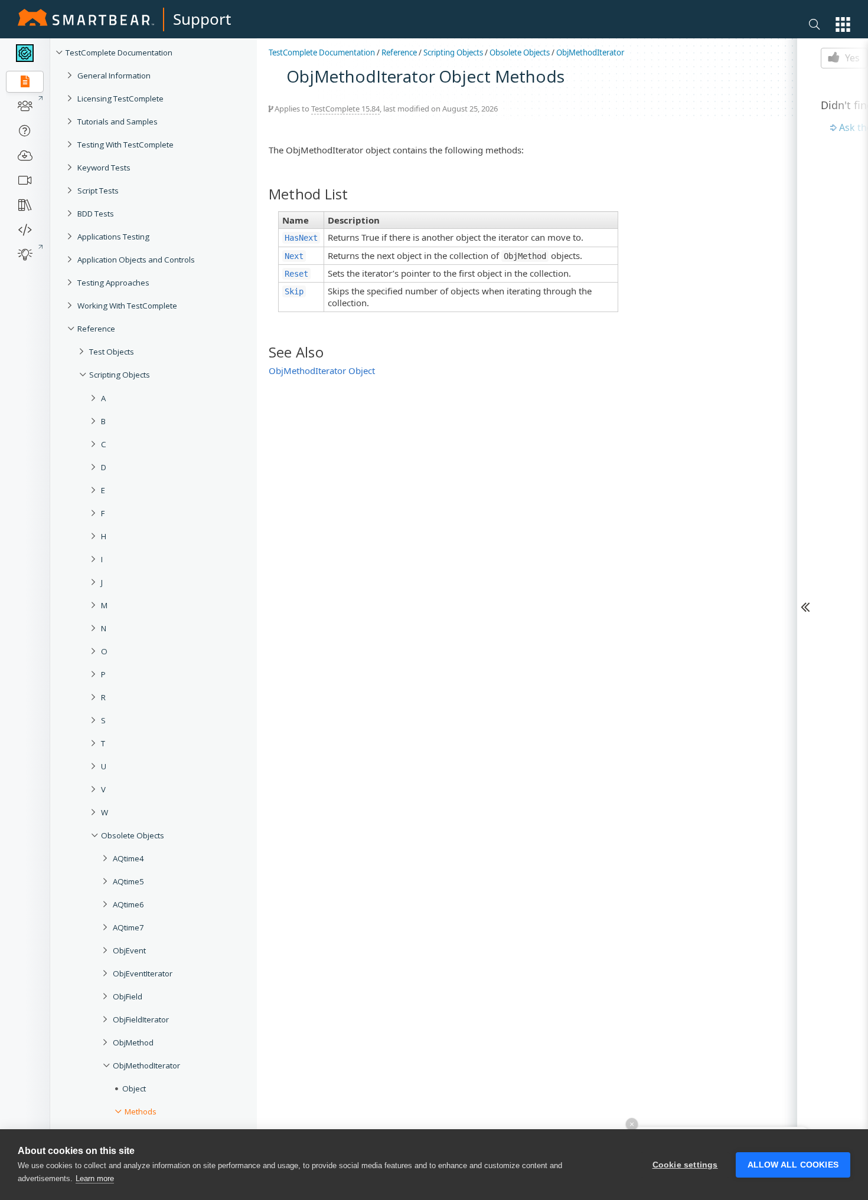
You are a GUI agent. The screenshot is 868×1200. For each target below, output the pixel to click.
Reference (96, 328)
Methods (140, 1111)
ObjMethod (133, 1042)
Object (134, 1088)
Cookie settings (685, 1164)
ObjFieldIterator (141, 1019)
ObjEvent (129, 950)
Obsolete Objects (132, 835)
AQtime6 (128, 904)
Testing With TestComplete (125, 144)
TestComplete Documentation (119, 52)
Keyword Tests (103, 167)
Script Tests (98, 190)
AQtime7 (128, 927)
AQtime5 (128, 881)
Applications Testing (113, 236)
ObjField (127, 996)
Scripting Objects (119, 374)
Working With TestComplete (127, 305)
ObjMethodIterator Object (322, 370)
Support (202, 18)
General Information (114, 75)
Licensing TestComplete (120, 98)
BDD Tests (95, 213)
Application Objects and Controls (136, 259)
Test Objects (111, 351)
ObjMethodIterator (146, 1065)
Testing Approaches (113, 282)
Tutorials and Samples (117, 121)
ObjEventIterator (142, 973)
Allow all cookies (793, 1164)
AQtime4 (128, 858)
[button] (843, 24)
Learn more (95, 1178)
